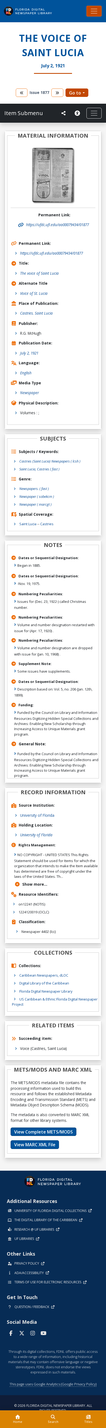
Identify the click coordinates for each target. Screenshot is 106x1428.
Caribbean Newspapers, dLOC (43, 975)
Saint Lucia (27, 523)
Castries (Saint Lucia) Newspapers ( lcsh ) (49, 461)
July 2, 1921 (29, 353)
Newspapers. (34, 488)
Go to (75, 93)
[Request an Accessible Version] (78, 113)
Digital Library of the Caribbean (44, 983)
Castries (47, 523)
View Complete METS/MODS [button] (43, 1132)
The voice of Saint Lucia (39, 273)
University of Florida (37, 815)
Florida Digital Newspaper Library (45, 991)
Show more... (34, 884)
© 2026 (53, 1408)
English (26, 372)
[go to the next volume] (57, 92)
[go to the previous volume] (22, 92)
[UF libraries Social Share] (63, 113)
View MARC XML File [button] (34, 1145)
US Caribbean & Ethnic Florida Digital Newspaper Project (55, 1002)
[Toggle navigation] (94, 11)
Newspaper (29, 392)
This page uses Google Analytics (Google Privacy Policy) (53, 1384)
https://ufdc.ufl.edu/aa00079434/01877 (51, 253)
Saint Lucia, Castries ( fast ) (39, 469)
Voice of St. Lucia (34, 293)
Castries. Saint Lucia (36, 313)
